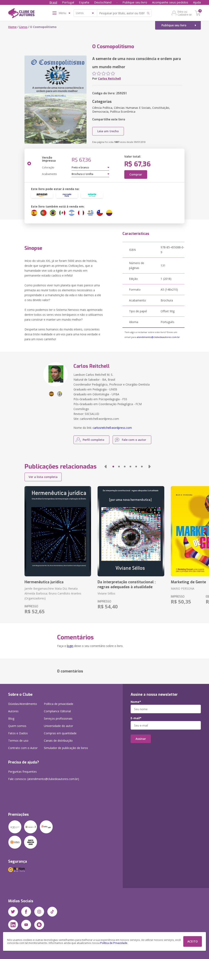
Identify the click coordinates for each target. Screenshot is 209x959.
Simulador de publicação (66, 748)
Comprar (135, 174)
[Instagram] (39, 912)
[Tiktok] (52, 912)
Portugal (68, 2)
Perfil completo (93, 440)
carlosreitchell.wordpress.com (112, 428)
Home (12, 27)
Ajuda (197, 2)
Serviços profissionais (58, 718)
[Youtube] (26, 925)
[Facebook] (26, 912)
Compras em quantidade (60, 733)
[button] (105, 466)
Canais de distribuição (58, 740)
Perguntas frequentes (22, 771)
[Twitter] (13, 912)
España (84, 2)
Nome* (136, 701)
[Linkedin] (13, 925)
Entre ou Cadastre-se (185, 13)
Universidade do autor (58, 726)
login (70, 646)
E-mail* (136, 718)
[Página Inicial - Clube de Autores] (21, 14)
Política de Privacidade (113, 943)
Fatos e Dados (18, 733)
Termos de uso (18, 740)
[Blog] (39, 925)
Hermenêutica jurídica (43, 582)
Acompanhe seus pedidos (170, 2)
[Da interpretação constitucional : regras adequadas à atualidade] (131, 531)
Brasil (53, 2)
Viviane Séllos (106, 593)
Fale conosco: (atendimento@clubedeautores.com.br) (43, 779)
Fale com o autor (134, 440)
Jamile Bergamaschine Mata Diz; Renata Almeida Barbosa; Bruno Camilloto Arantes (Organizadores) (52, 593)
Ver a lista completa (43, 477)
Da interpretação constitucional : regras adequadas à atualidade (127, 584)
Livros (23, 27)
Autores (13, 711)
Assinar (141, 739)
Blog (11, 718)
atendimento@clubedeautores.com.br (158, 337)
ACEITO (192, 941)
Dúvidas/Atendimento (22, 704)
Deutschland (102, 2)
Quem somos (17, 726)
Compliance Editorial (57, 711)
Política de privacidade (58, 704)
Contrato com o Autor (23, 748)
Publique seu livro (134, 2)
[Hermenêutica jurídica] (57, 531)
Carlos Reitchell (109, 78)
